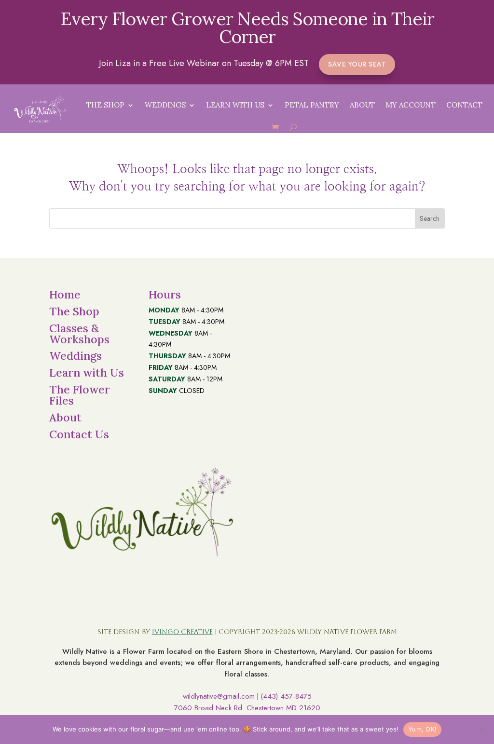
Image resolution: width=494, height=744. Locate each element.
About (362, 104)
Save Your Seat (357, 64)
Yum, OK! (422, 729)
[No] (482, 729)
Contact (464, 104)
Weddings (165, 104)
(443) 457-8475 (286, 696)
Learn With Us (235, 104)
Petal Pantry (312, 104)
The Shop (105, 104)
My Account (410, 104)
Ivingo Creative (182, 632)
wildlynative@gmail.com (219, 696)
